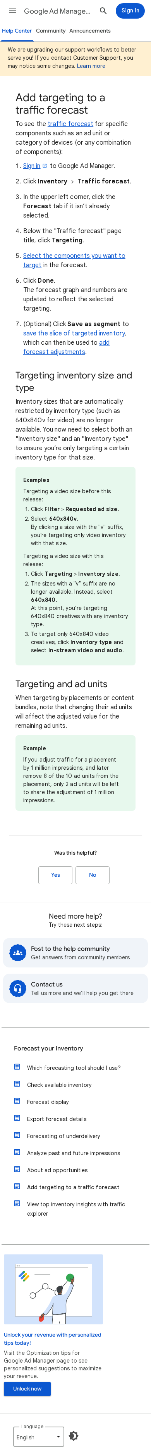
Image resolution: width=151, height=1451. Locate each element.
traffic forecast (70, 124)
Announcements (90, 31)
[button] (12, 11)
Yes (55, 875)
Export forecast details (56, 1119)
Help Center (17, 31)
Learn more (91, 65)
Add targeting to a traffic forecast (73, 1187)
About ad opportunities (57, 1170)
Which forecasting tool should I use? (74, 1067)
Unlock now (27, 1388)
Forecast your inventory (48, 1048)
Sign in (32, 166)
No (92, 875)
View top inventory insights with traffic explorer (76, 1209)
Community (51, 31)
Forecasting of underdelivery (63, 1136)
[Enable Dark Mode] (73, 1436)
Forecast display (48, 1102)
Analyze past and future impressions (73, 1153)
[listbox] (38, 1437)
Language (32, 1426)
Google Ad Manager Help (58, 11)
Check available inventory (59, 1084)
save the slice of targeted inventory (74, 333)
